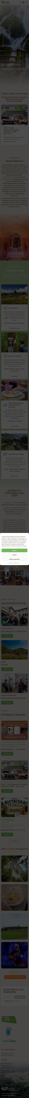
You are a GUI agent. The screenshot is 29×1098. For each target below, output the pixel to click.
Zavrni (14, 555)
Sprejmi (14, 550)
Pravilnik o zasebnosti (13, 563)
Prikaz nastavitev (14, 559)
